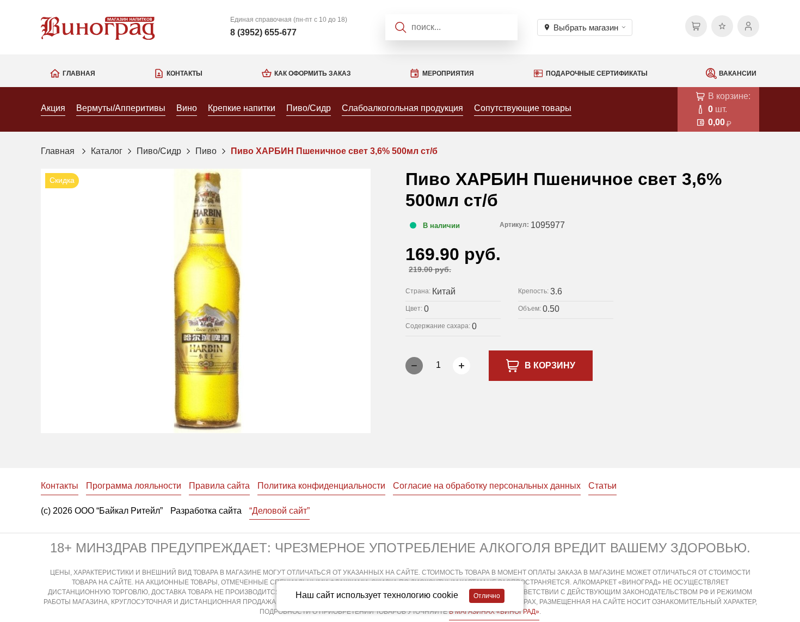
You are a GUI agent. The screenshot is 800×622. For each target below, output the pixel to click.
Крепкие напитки (241, 108)
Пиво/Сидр (308, 108)
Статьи (602, 485)
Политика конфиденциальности (321, 485)
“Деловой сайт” (279, 510)
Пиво (206, 151)
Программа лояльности (133, 485)
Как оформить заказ (312, 73)
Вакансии (737, 73)
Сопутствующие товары (522, 108)
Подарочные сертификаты (597, 73)
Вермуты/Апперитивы (120, 108)
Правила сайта (219, 485)
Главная (79, 73)
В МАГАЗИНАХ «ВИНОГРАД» (494, 611)
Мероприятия (448, 73)
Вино (186, 108)
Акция (53, 108)
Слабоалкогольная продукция (402, 108)
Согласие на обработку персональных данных (487, 485)
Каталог (106, 151)
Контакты (184, 73)
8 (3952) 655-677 (263, 32)
